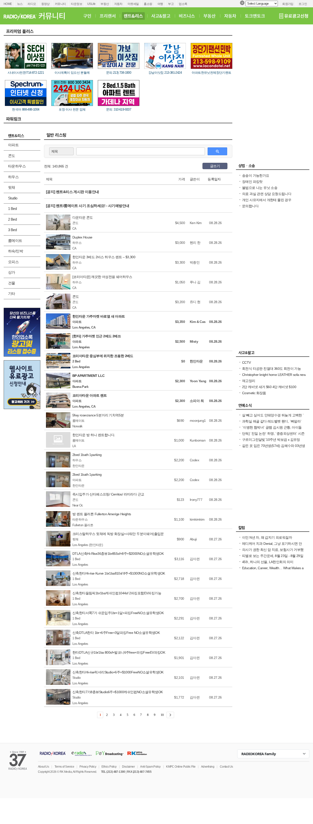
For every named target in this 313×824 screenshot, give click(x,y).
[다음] (170, 715)
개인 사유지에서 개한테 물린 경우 (266, 200)
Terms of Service (64, 766)
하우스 (13, 177)
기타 (11, 293)
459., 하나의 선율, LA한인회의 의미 (267, 562)
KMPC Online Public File (180, 766)
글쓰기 (215, 166)
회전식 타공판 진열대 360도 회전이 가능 (271, 369)
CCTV (246, 362)
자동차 (118, 4)
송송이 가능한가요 (255, 175)
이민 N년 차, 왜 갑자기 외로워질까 (267, 537)
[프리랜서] (107, 15)
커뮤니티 (60, 4)
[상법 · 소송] (272, 167)
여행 (160, 4)
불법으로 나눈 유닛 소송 (259, 188)
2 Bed (12, 219)
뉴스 (20, 4)
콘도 (11, 156)
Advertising (207, 766)
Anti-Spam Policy (150, 766)
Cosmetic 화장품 (254, 393)
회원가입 (287, 4)
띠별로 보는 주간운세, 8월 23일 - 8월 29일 (272, 556)
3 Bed (12, 230)
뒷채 (11, 187)
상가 (11, 272)
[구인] (87, 15)
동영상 (45, 4)
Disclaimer (128, 766)
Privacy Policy (87, 766)
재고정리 (248, 381)
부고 (171, 4)
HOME (8, 4)
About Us (43, 766)
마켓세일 (133, 4)
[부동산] (209, 15)
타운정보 (76, 4)
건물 (11, 283)
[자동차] (230, 15)
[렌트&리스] (133, 15)
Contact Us (226, 766)
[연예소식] (272, 406)
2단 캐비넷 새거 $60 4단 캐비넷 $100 (269, 387)
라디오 (32, 4)
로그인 (303, 4)
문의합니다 (250, 206)
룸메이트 (15, 240)
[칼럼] (272, 528)
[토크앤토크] (254, 15)
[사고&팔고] (161, 15)
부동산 (105, 4)
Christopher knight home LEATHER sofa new (274, 375)
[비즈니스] (187, 15)
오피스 (13, 262)
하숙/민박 (15, 251)
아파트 (13, 145)
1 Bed (12, 208)
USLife (91, 4)
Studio (12, 198)
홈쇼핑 (148, 4)
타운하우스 (17, 166)
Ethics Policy (108, 766)
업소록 (183, 4)
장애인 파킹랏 (252, 182)
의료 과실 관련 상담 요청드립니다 (266, 194)
